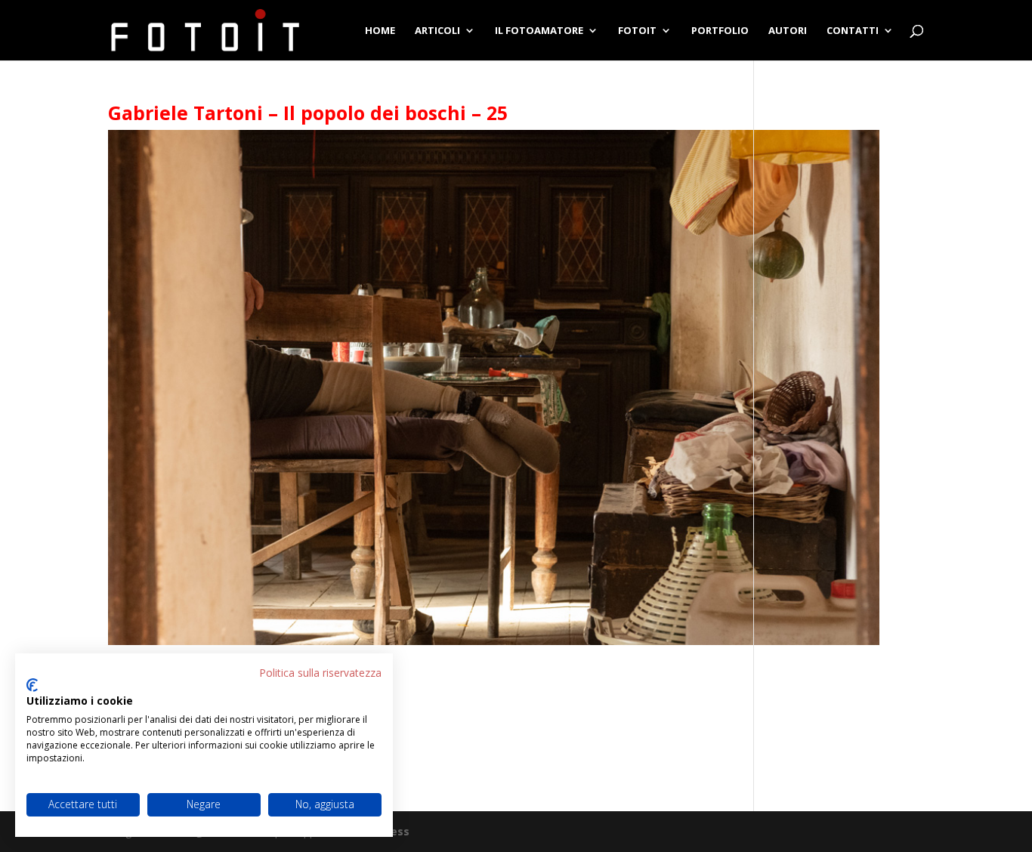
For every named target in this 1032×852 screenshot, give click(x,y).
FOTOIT (637, 31)
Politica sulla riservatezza (320, 672)
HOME (380, 31)
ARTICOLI (437, 31)
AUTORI (787, 31)
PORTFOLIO (720, 31)
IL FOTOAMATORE (539, 31)
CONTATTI (853, 31)
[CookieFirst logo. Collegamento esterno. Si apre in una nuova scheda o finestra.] (32, 685)
